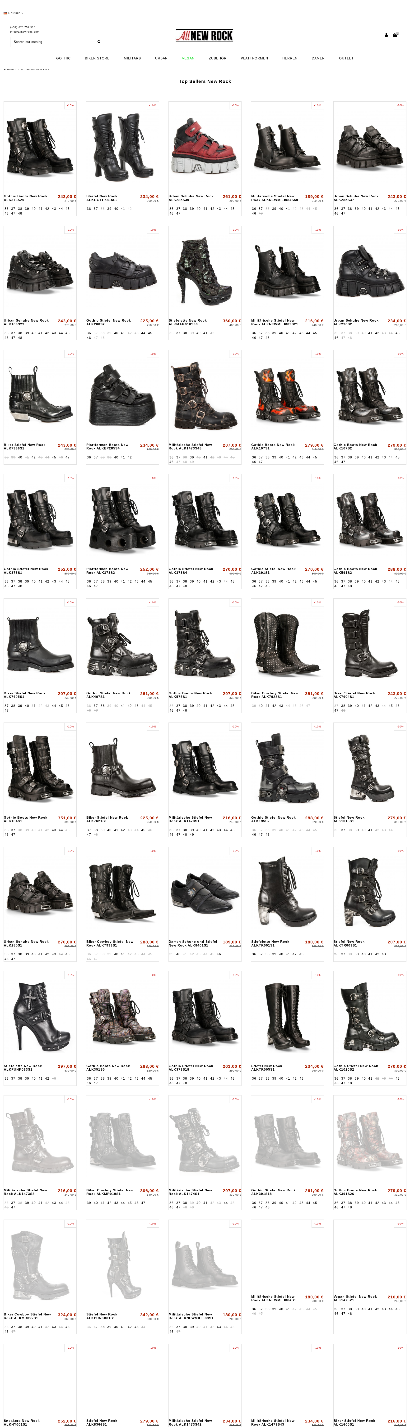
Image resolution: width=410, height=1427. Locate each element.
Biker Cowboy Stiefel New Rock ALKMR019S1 (110, 1192)
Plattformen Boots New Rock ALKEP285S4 (107, 446)
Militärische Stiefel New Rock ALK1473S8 (25, 1192)
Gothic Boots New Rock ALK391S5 (108, 1067)
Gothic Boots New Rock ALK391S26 (355, 1192)
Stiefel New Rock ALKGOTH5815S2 (102, 198)
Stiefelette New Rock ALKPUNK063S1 (23, 1067)
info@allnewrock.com (24, 31)
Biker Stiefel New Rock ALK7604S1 (354, 695)
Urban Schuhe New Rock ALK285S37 (356, 198)
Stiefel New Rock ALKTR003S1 (349, 943)
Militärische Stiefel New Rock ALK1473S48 (190, 446)
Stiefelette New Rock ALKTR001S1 (270, 943)
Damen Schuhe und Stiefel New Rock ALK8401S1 (193, 943)
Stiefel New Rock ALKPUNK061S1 (101, 1316)
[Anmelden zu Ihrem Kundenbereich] (386, 35)
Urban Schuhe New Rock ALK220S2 (356, 322)
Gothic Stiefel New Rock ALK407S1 (108, 695)
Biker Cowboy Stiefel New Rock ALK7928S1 (274, 695)
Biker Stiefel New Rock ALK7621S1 (107, 819)
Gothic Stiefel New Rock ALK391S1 (273, 570)
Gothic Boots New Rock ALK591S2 (355, 570)
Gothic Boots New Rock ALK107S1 (273, 446)
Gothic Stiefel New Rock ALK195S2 (273, 819)
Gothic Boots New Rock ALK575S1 (190, 695)
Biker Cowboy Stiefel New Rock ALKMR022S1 (27, 1316)
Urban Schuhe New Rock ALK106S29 (26, 322)
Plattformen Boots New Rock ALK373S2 (107, 570)
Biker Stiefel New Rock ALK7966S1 (25, 446)
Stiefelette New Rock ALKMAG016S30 (188, 322)
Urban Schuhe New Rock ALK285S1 (26, 943)
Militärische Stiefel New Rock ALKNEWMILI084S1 (273, 1316)
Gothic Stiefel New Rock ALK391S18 (273, 1192)
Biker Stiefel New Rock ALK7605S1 (25, 695)
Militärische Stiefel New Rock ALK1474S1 (190, 1192)
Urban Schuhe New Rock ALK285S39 (191, 198)
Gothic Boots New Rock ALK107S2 (355, 446)
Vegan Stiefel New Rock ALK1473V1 (355, 1316)
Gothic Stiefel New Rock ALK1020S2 (356, 1067)
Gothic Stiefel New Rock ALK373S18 (191, 1067)
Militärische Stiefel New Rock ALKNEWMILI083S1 (191, 1316)
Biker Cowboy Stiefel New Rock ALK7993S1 (110, 943)
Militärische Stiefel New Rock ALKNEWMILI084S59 (274, 198)
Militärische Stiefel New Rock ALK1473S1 (190, 819)
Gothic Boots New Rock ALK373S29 (25, 198)
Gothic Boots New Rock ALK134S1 (25, 819)
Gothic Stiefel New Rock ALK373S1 (26, 570)
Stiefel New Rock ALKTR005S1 (266, 1067)
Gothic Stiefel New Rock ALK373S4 (191, 570)
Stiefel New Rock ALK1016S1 (349, 819)
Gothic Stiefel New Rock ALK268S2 (108, 322)
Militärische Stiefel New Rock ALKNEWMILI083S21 (274, 322)
